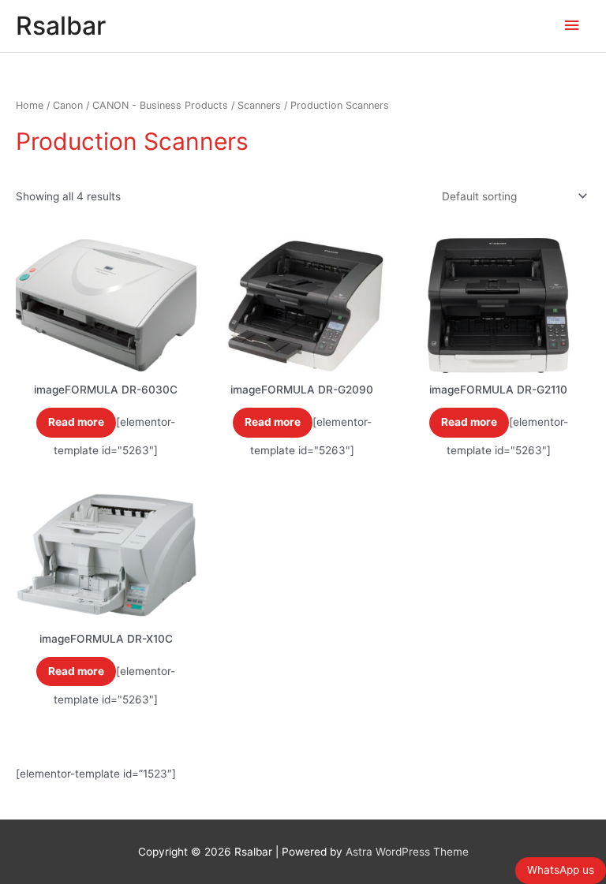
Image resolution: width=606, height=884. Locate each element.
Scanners (259, 105)
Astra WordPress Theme (407, 851)
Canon (68, 105)
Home (29, 105)
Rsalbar (61, 25)
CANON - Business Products (160, 105)
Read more (76, 422)
